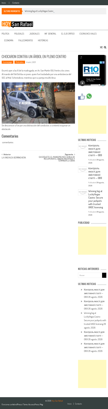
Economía (8, 40)
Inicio (4, 3)
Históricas (43, 40)
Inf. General (50, 33)
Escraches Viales (88, 33)
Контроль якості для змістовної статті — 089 (95, 150)
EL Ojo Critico (68, 33)
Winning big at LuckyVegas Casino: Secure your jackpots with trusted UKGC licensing (60, 11)
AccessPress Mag (35, 404)
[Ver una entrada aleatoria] (101, 47)
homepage (7, 62)
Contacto (15, 3)
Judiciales (34, 33)
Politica (5, 33)
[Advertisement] (92, 120)
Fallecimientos (25, 40)
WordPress (17, 404)
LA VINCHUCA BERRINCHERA (14, 158)
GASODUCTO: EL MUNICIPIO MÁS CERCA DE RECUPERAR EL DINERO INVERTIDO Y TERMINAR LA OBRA (57, 158)
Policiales (19, 33)
